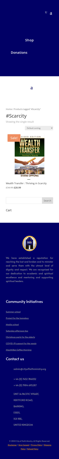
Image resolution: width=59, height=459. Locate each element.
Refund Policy (32, 449)
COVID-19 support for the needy (21, 343)
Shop (29, 40)
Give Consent (24, 445)
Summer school (13, 311)
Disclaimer (12, 445)
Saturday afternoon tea (17, 330)
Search (47, 200)
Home (9, 109)
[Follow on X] (3, 22)
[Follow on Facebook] (10, 22)
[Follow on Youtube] (16, 22)
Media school (12, 324)
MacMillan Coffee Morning (18, 349)
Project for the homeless (17, 318)
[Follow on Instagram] (23, 22)
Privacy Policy (36, 445)
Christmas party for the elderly (20, 337)
